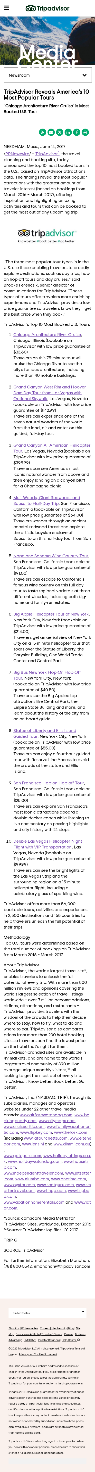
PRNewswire (17, 153)
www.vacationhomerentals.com (34, 1202)
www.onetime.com (68, 1178)
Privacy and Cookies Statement (38, 1354)
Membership (58, 1328)
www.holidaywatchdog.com (35, 1161)
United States (21, 1313)
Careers (45, 1328)
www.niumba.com (32, 1178)
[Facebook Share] (76, 132)
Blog (71, 1328)
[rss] (42, 132)
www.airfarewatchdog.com (46, 1114)
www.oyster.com (19, 1184)
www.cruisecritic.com (24, 1126)
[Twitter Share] (59, 132)
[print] (85, 132)
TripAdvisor (46, 153)
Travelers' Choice (51, 1334)
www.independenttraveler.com (33, 1173)
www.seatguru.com (55, 1184)
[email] (51, 132)
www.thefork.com (70, 1132)
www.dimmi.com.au (72, 1143)
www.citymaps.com (57, 1120)
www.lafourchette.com (45, 1138)
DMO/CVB (30, 1339)
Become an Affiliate (28, 1334)
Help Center (69, 1339)
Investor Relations (49, 1339)
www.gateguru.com (22, 1155)
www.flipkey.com (36, 1132)
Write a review (29, 1328)
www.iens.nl (33, 1143)
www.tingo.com (51, 1190)
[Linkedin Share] (68, 132)
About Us (14, 1328)
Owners (68, 1334)
